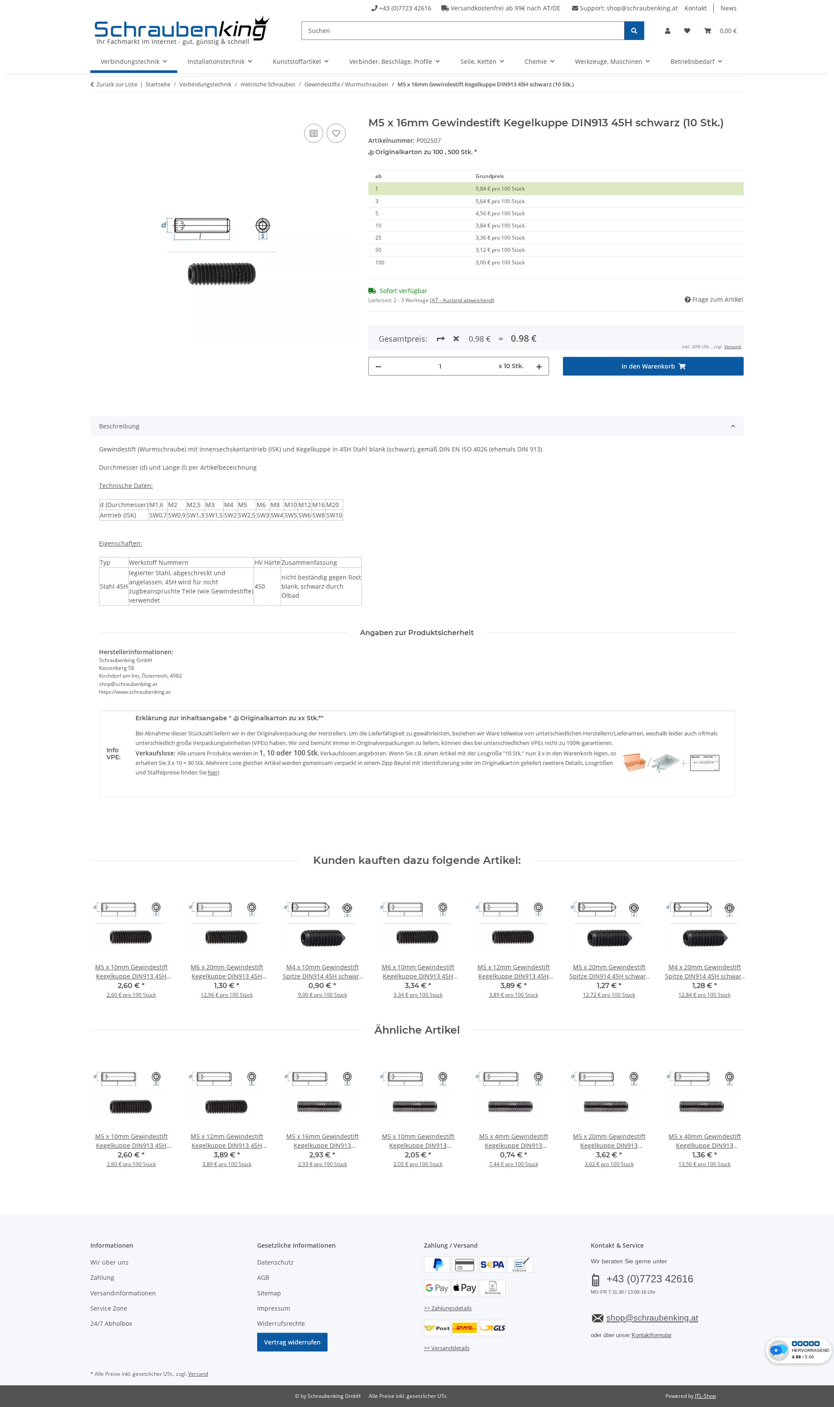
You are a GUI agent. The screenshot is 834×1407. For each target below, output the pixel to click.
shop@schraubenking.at (642, 8)
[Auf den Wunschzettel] (336, 133)
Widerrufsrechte (281, 1323)
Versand (732, 346)
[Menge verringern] (378, 366)
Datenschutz (275, 1262)
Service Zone (108, 1308)
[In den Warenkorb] (97, 112)
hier (213, 772)
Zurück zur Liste (116, 84)
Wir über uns (109, 1262)
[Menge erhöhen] (539, 366)
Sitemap (269, 1293)
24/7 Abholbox (111, 1323)
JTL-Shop (705, 1396)
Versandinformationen (123, 1293)
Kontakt (696, 8)
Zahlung (102, 1277)
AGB (263, 1277)
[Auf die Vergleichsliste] (313, 133)
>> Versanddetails (447, 1348)
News (729, 8)
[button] (667, 31)
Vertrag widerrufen (292, 1342)
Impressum (273, 1308)
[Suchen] (634, 30)
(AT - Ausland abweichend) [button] (462, 300)
